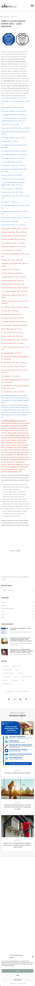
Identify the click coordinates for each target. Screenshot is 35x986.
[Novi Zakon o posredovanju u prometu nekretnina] (4, 631)
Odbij (17, 975)
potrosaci (5, 680)
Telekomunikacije (7, 683)
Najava (3, 602)
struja (22, 680)
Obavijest (3, 605)
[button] (32, 956)
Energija (17, 669)
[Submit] (32, 590)
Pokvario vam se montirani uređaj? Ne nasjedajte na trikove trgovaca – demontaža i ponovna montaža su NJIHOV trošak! (17, 845)
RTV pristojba (14, 680)
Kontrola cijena (6, 676)
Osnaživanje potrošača (7, 608)
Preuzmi (4, 579)
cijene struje (5, 666)
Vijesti (15, 16)
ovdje (7, 83)
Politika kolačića (13, 983)
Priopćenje (4, 614)
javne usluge (20, 673)
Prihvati (18, 971)
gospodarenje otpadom (8, 673)
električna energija (7, 669)
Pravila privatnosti (21, 983)
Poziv (2, 611)
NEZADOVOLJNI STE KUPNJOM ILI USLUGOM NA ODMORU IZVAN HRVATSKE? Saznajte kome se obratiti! (17, 807)
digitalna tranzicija (16, 666)
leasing (15, 676)
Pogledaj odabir (17, 979)
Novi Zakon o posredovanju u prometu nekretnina (17, 773)
